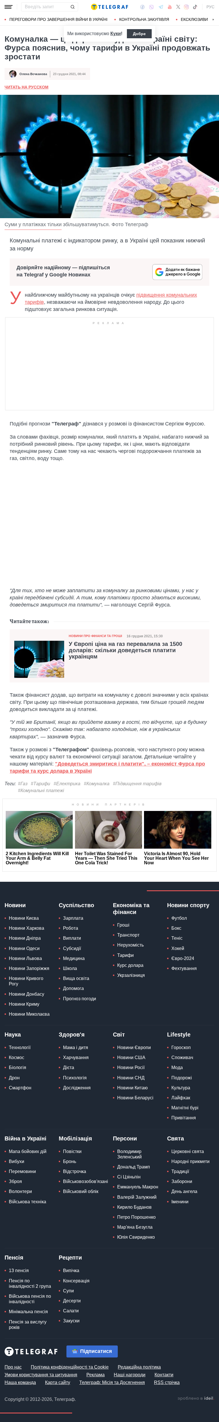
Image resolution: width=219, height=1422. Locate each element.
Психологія (75, 1077)
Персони (125, 1138)
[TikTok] (195, 6)
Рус (210, 7)
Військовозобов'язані (85, 1181)
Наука (13, 1034)
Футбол (179, 918)
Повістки (72, 1151)
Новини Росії (131, 1067)
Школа (70, 968)
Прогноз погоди (79, 998)
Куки (115, 33)
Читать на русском (26, 87)
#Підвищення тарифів (137, 783)
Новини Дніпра (25, 938)
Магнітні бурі (184, 1107)
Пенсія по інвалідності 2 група (30, 1283)
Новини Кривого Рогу (26, 981)
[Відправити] (72, 6)
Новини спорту (188, 905)
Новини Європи (134, 1047)
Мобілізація (75, 1138)
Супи (68, 1290)
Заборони (181, 1181)
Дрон (14, 1077)
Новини (15, 905)
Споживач (182, 1057)
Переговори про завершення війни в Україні (58, 19)
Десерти (72, 1300)
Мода (177, 1067)
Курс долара (130, 965)
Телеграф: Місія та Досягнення (112, 1382)
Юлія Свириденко (136, 1237)
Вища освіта (76, 978)
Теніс (176, 938)
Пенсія (14, 1257)
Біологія (17, 1067)
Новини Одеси (24, 948)
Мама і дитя (75, 1047)
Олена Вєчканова (33, 74)
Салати (71, 1310)
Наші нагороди (129, 1374)
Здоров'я (72, 1034)
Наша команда (20, 1382)
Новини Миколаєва (29, 1014)
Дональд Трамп (133, 1166)
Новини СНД (131, 1077)
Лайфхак (180, 1097)
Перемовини (22, 1171)
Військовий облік (80, 1191)
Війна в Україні (25, 1138)
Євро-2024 (182, 958)
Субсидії (72, 948)
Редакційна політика (139, 1367)
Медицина (74, 958)
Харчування (76, 1057)
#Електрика (67, 783)
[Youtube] (169, 6)
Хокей (177, 948)
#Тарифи (40, 783)
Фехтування (184, 968)
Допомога (73, 988)
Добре (139, 33)
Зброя (15, 1181)
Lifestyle (178, 1034)
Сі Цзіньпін (129, 1176)
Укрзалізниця (131, 975)
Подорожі (181, 1077)
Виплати (72, 938)
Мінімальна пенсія (28, 1311)
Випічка (71, 1270)
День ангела (184, 1191)
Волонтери (20, 1191)
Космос (16, 1057)
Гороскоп (181, 1047)
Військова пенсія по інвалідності (30, 1299)
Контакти (164, 1374)
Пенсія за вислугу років (27, 1324)
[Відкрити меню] (8, 7)
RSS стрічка (167, 1382)
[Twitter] (178, 7)
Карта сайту (57, 1382)
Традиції (180, 1171)
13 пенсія (19, 1270)
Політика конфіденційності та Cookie (70, 1367)
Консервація (76, 1280)
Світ (119, 1034)
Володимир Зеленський (129, 1154)
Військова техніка (27, 1201)
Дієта (68, 1067)
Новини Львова (25, 958)
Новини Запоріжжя (29, 968)
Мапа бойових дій (27, 1151)
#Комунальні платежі (41, 790)
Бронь (69, 1161)
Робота (70, 928)
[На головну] (109, 7)
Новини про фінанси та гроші (95, 636)
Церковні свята (187, 1151)
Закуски (71, 1320)
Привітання (183, 1117)
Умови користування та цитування (41, 1374)
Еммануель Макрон (137, 1186)
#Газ (22, 783)
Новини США (131, 1057)
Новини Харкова (26, 928)
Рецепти (70, 1257)
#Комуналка (97, 783)
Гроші (123, 925)
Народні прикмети (190, 1161)
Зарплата (73, 918)
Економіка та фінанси (131, 908)
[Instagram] (186, 7)
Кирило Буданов (134, 1207)
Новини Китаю (132, 1087)
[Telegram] (160, 7)
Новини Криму (24, 1004)
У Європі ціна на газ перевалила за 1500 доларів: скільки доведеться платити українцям (125, 650)
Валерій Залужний (137, 1197)
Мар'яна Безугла (135, 1227)
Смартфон (20, 1087)
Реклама (95, 1374)
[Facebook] (142, 7)
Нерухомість (130, 945)
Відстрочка (74, 1171)
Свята (175, 1138)
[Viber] (151, 7)
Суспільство (76, 905)
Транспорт (128, 935)
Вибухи (16, 1161)
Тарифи (125, 955)
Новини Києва (24, 918)
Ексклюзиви (194, 19)
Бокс (176, 928)
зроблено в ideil (195, 1399)
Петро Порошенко (136, 1217)
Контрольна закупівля (144, 19)
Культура (180, 1087)
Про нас (13, 1367)
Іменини (179, 1201)
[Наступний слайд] (213, 19)
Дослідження (77, 1087)
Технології (20, 1047)
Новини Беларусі (135, 1097)
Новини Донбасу (26, 994)
